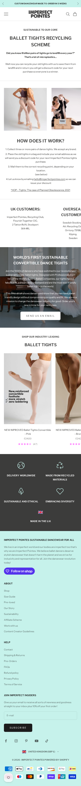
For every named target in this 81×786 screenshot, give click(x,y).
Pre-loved (9, 602)
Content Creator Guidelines (19, 631)
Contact (8, 649)
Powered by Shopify (56, 759)
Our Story (9, 608)
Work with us (11, 625)
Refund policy (11, 672)
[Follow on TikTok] (47, 741)
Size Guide (9, 596)
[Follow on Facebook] (6, 741)
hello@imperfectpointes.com (49, 179)
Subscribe (18, 727)
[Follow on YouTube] (37, 741)
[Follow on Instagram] (16, 741)
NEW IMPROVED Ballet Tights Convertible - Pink (27, 431)
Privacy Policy (11, 678)
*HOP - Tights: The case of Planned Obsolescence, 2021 (40, 190)
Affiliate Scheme (13, 619)
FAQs (7, 666)
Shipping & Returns (14, 655)
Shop (6, 590)
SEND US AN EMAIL (40, 315)
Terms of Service (13, 684)
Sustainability (11, 614)
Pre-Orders (10, 661)
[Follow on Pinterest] (26, 741)
